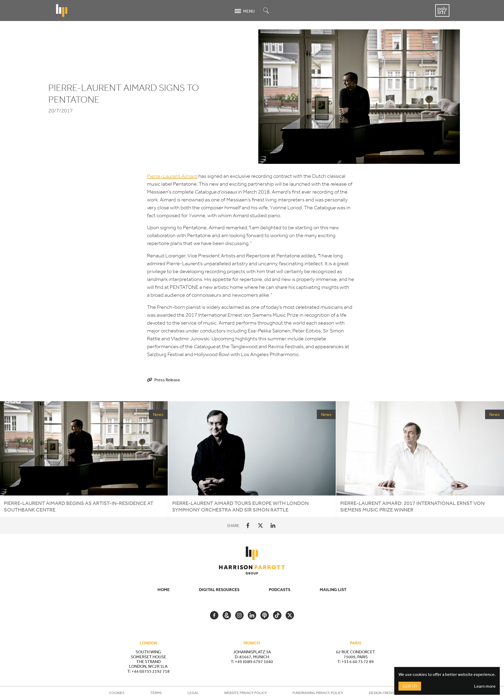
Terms (156, 692)
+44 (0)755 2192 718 (151, 671)
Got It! (410, 686)
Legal (193, 692)
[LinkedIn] (273, 525)
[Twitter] (260, 525)
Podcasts (279, 589)
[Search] (266, 10)
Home (164, 589)
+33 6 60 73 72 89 (358, 661)
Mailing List (333, 589)
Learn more (485, 686)
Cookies (116, 692)
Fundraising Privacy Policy (317, 692)
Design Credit (382, 692)
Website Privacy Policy (245, 692)
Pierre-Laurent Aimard (172, 176)
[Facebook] (248, 525)
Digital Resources (219, 589)
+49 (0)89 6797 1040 (254, 661)
